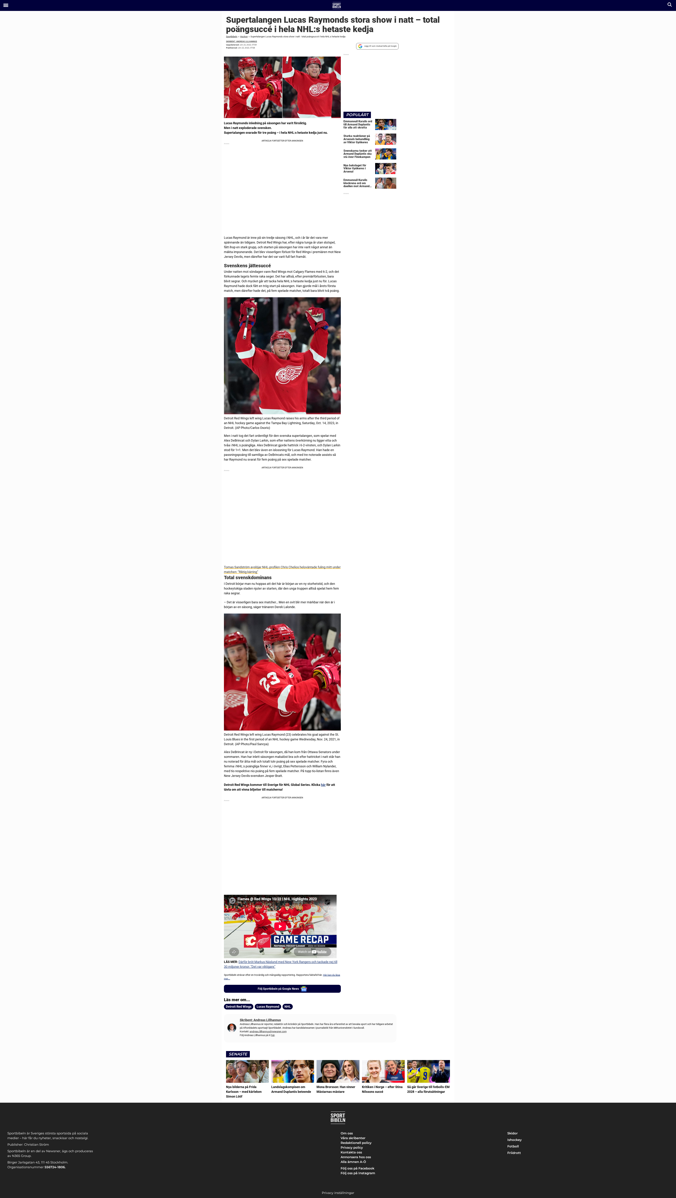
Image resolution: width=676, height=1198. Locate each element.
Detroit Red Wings (238, 1006)
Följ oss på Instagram (358, 1173)
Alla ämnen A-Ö (353, 1162)
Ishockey (514, 1140)
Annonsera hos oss (356, 1157)
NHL (287, 1006)
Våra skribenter (353, 1138)
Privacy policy (352, 1148)
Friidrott (514, 1153)
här (323, 785)
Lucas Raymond (268, 1006)
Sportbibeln (231, 36)
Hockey (244, 36)
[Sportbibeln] (336, 5)
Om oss (347, 1133)
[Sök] (670, 5)
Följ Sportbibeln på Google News (278, 988)
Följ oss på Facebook (357, 1168)
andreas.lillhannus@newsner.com (268, 1031)
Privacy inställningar (338, 1193)
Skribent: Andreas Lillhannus (241, 41)
